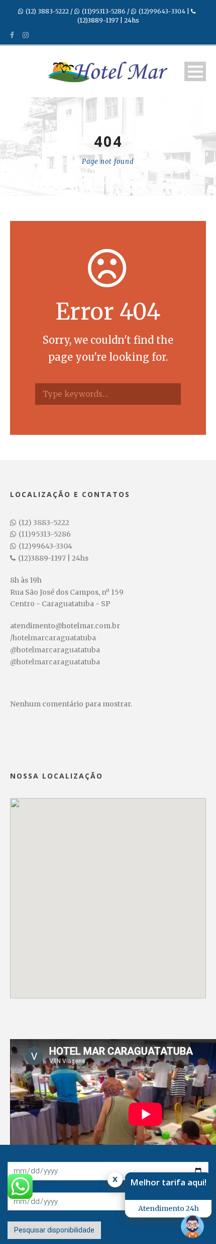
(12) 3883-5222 (47, 11)
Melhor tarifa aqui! (168, 1182)
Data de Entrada (33, 1154)
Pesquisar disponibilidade (54, 1230)
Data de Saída (30, 1184)
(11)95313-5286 (104, 11)
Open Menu (195, 71)
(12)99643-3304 (162, 11)
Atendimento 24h (168, 1208)
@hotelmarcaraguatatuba (55, 649)
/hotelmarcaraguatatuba (53, 637)
